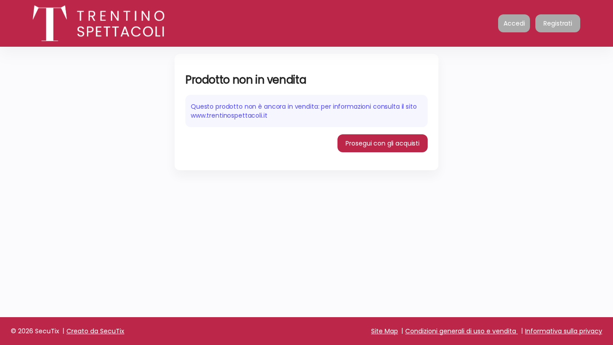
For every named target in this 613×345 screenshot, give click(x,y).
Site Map (384, 331)
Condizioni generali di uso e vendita (460, 331)
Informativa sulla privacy (563, 331)
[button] (382, 143)
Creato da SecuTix (95, 331)
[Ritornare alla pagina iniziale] (122, 23)
